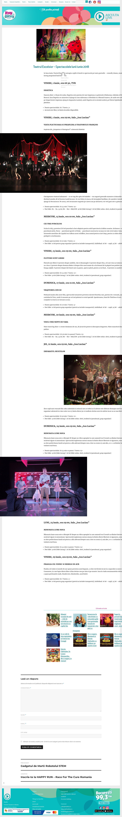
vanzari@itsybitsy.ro (66, 809)
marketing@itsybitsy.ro (67, 811)
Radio (5, 2)
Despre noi (67, 2)
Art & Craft (35, 804)
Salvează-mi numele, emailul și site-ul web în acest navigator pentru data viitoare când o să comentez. (52, 741)
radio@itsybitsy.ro (66, 806)
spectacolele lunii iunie (66, 85)
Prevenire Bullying (66, 799)
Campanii (40, 2)
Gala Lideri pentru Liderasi (68, 794)
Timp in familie (31, 2)
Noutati (46, 2)
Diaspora (61, 2)
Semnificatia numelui (38, 806)
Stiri (66, 83)
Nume (23, 715)
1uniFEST (63, 796)
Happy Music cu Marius (10, 807)
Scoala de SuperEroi (15, 2)
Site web (24, 732)
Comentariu (26, 688)
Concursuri (53, 2)
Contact (73, 2)
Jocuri (34, 801)
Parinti (23, 2)
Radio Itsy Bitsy (64, 78)
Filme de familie (36, 809)
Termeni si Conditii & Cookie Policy (70, 814)
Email (23, 723)
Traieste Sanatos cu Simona (11, 804)
